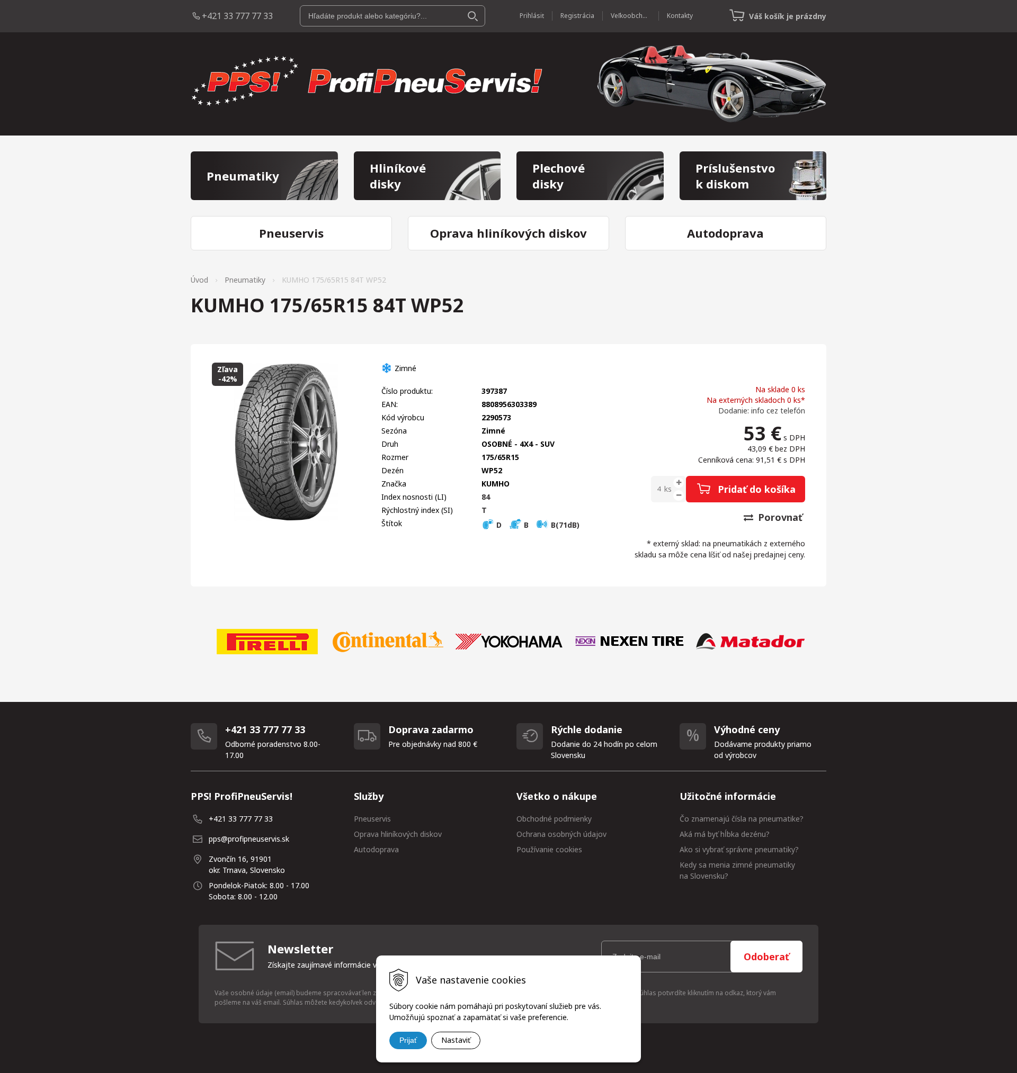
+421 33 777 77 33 (237, 16)
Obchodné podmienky (554, 819)
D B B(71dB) (536, 525)
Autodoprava (376, 849)
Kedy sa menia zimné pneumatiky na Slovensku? (737, 870)
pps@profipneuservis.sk (249, 839)
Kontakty (680, 15)
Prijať (408, 1040)
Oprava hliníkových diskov (398, 834)
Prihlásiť (532, 15)
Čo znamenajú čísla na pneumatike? (742, 819)
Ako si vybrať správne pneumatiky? (739, 849)
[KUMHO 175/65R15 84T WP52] (286, 442)
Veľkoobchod (630, 15)
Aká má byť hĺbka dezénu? (725, 834)
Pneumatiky (245, 280)
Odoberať (766, 956)
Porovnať (778, 517)
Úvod (199, 280)
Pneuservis (372, 819)
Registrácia (577, 15)
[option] (267, 641)
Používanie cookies (549, 849)
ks (668, 489)
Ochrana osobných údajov (561, 834)
